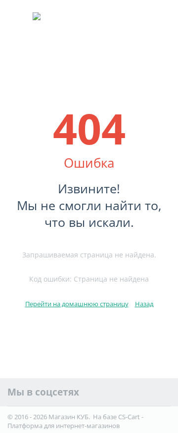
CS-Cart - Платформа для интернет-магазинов (75, 421)
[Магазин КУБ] (89, 31)
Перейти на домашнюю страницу (77, 303)
